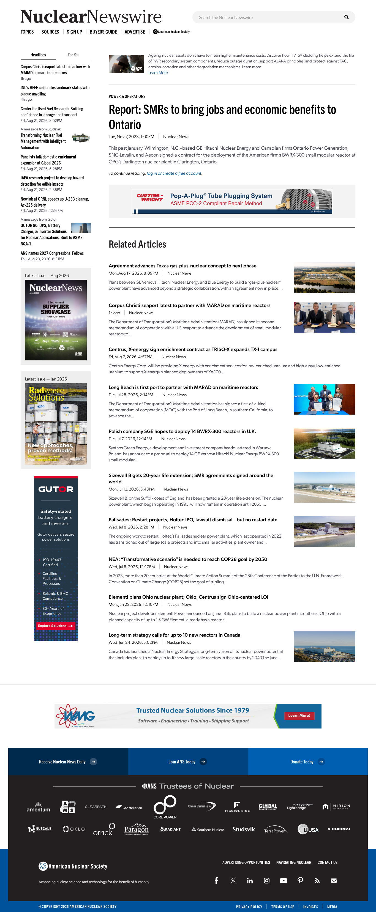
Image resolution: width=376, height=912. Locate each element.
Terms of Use (282, 906)
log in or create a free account (174, 173)
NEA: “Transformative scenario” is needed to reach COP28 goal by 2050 (188, 559)
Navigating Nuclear (293, 862)
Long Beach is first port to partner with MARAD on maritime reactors (183, 387)
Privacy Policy (249, 906)
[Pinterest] (300, 880)
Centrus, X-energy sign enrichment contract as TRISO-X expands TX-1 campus (193, 349)
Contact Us (327, 862)
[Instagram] (266, 880)
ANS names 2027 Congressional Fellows (52, 253)
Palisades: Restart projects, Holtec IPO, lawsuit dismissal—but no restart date (193, 519)
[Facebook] (216, 880)
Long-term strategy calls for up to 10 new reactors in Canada (174, 634)
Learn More (158, 72)
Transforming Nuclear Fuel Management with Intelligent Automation (43, 141)
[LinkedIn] (250, 880)
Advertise (135, 31)
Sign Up (74, 31)
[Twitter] (233, 880)
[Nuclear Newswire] (317, 880)
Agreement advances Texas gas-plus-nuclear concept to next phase (183, 265)
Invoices (310, 906)
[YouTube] (283, 880)
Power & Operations (127, 96)
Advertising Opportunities (246, 862)
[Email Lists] (333, 880)
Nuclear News (176, 136)
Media (332, 906)
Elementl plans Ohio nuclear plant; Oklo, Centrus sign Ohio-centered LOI (188, 596)
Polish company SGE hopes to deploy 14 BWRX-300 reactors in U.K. (182, 431)
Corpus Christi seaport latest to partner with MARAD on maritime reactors (190, 305)
